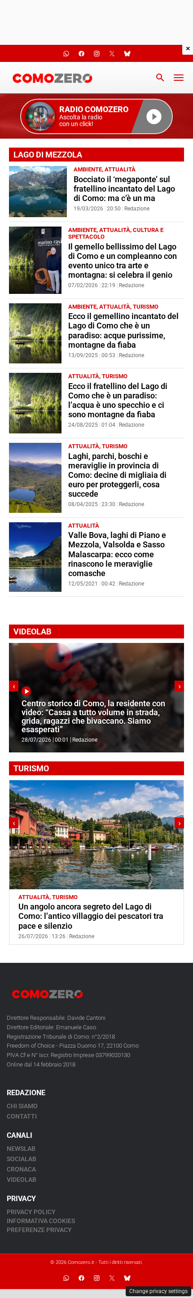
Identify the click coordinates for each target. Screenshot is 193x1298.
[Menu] (178, 77)
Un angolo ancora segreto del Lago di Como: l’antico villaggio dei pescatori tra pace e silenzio (90, 916)
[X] (112, 1278)
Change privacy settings (158, 1291)
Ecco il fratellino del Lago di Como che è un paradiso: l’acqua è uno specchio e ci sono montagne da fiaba (117, 400)
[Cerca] (160, 77)
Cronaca (21, 1169)
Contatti (22, 1116)
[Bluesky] (127, 1278)
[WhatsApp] (66, 1278)
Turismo (145, 306)
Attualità (120, 169)
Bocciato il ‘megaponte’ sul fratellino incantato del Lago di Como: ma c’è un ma (124, 189)
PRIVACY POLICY (31, 1211)
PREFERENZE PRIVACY (39, 1229)
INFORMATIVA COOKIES (41, 1220)
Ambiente (88, 169)
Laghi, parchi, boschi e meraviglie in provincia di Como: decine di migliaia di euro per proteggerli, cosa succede (117, 475)
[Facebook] (81, 1278)
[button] (96, 116)
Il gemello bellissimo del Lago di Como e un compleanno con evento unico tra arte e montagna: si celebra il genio (122, 261)
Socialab (21, 1159)
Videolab (21, 1179)
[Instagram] (96, 1278)
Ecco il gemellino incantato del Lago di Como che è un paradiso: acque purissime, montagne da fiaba (123, 330)
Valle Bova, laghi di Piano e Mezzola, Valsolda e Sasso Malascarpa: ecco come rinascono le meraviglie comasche (117, 554)
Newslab (21, 1148)
